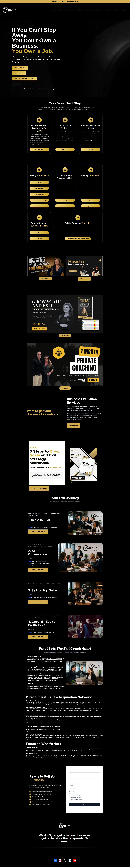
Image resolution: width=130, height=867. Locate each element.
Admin (16, 84)
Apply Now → (90, 149)
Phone (71, 777)
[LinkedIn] (69, 860)
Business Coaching (75, 795)
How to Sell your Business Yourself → (24, 78)
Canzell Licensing (39, 232)
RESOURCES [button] (107, 10)
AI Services (65, 206)
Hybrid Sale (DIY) (19, 73)
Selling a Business (75, 793)
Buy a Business (90, 206)
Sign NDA (90, 200)
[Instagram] (60, 860)
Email (70, 782)
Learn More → (65, 149)
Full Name (71, 771)
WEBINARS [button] (124, 10)
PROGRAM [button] (99, 10)
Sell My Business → (39, 149)
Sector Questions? (39, 194)
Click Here (39, 238)
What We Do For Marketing (39, 200)
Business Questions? (39, 188)
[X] (65, 860)
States (39, 206)
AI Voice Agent (65, 200)
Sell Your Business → (20, 67)
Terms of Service (88, 808)
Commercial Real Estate (76, 799)
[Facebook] (55, 860)
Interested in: (72, 788)
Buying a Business (75, 791)
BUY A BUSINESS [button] (77, 10)
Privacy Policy (80, 808)
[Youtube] (74, 860)
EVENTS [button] (116, 10)
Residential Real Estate (76, 797)
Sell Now (39, 182)
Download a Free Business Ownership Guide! (78, 238)
